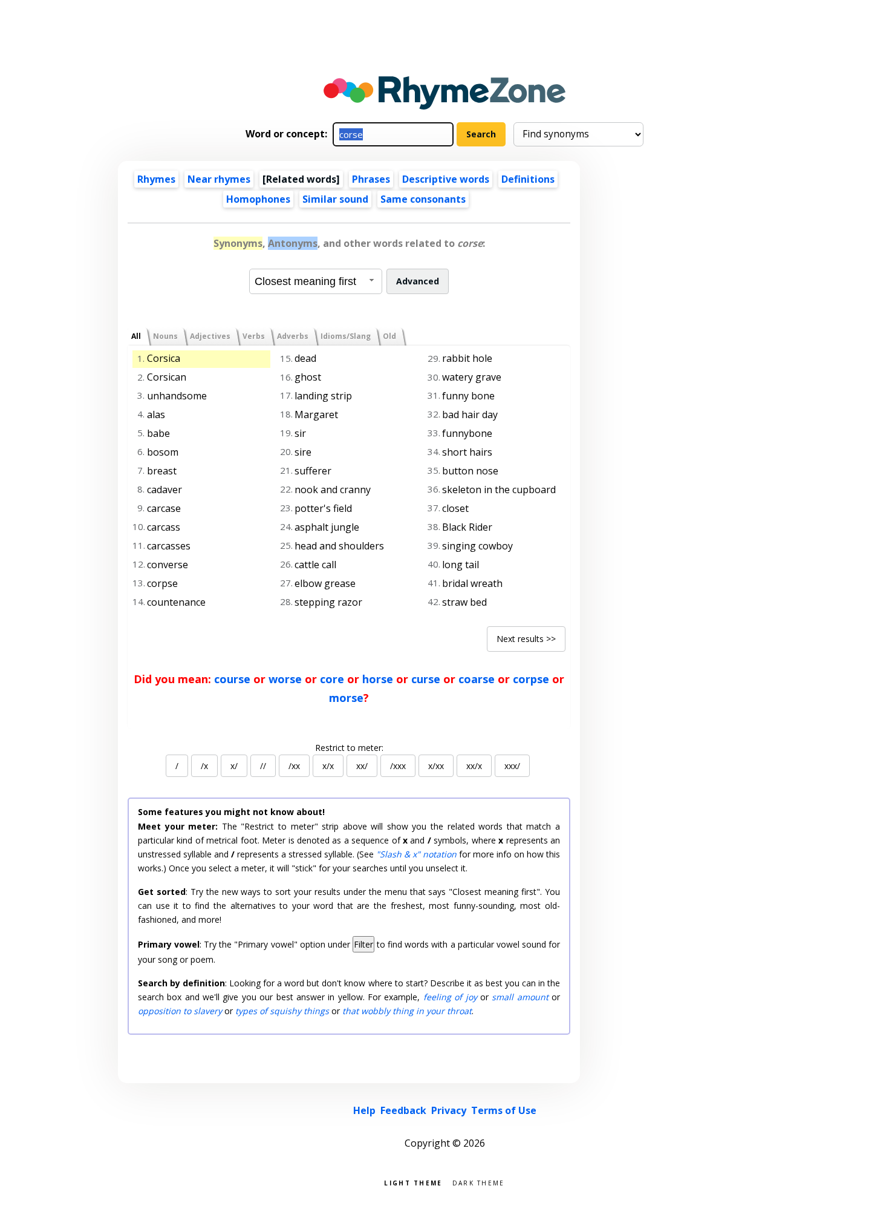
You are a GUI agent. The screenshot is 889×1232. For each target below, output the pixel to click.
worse (285, 679)
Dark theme (478, 1182)
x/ (234, 766)
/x (204, 766)
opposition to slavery (180, 1011)
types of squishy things (282, 1011)
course (232, 679)
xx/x (474, 766)
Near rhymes (218, 179)
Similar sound (335, 199)
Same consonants (423, 199)
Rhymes (156, 179)
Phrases (371, 179)
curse (425, 679)
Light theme (413, 1182)
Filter (363, 944)
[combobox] (315, 281)
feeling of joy (450, 997)
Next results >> (526, 638)
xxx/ (512, 766)
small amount (520, 997)
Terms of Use (503, 1110)
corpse (531, 679)
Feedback (403, 1110)
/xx (294, 766)
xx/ (362, 766)
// (263, 766)
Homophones (258, 199)
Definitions (528, 179)
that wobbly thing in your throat (407, 1011)
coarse (476, 679)
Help (364, 1110)
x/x (328, 766)
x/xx (436, 766)
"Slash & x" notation (416, 854)
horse (377, 679)
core (332, 679)
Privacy (448, 1110)
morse (346, 697)
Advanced (417, 281)
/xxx (398, 766)
